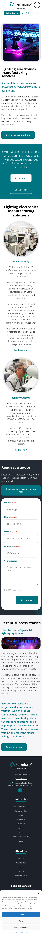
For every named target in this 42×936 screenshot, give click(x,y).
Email (10, 531)
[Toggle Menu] (37, 5)
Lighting (21, 828)
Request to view (14, 747)
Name (10, 502)
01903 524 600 (21, 779)
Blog (21, 867)
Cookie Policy (15, 933)
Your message (10, 561)
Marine (21, 815)
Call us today (21, 190)
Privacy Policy (25, 933)
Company (12, 546)
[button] (38, 893)
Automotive (21, 819)
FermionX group (21, 876)
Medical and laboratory (21, 807)
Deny (21, 921)
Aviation (21, 841)
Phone (10, 517)
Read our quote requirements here (21, 490)
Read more (19, 350)
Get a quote (21, 178)
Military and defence (21, 811)
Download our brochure (18, 135)
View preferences (21, 927)
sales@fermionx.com (22, 774)
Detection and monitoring (21, 837)
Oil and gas (21, 824)
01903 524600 (31, 12)
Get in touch (12, 13)
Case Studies (21, 863)
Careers (21, 871)
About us (21, 858)
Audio (21, 832)
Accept (21, 915)
